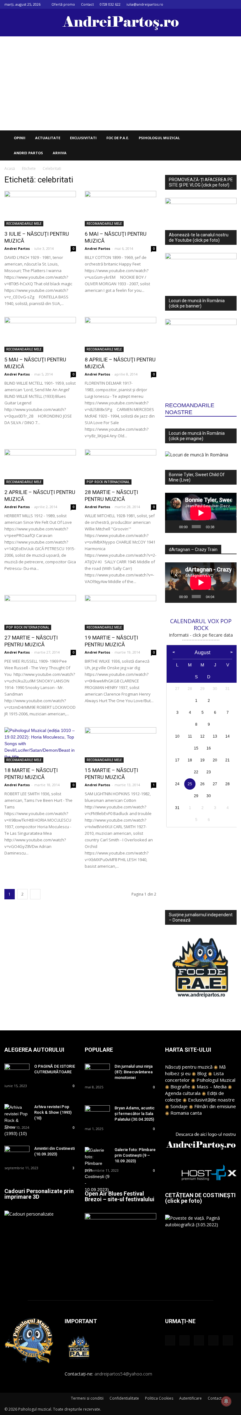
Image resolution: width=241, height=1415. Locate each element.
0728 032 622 (110, 4)
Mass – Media (212, 1086)
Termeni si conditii (87, 1398)
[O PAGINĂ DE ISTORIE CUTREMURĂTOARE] (16, 1072)
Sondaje (179, 1106)
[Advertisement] (120, 83)
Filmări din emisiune (215, 1106)
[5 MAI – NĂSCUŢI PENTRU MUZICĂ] (40, 334)
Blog (202, 1073)
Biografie (180, 1086)
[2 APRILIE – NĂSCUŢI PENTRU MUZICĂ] (40, 467)
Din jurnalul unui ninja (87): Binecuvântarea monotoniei (134, 1072)
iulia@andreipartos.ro (144, 4)
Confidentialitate (124, 1398)
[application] (201, 513)
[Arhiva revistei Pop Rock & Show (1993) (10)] (16, 1120)
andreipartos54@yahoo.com (123, 1374)
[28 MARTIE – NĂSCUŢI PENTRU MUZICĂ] (120, 467)
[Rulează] (173, 526)
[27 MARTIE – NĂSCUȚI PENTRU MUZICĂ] (40, 612)
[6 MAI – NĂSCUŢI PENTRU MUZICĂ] (120, 208)
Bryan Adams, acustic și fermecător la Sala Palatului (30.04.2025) (135, 1114)
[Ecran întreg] (229, 526)
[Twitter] (221, 4)
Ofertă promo (63, 4)
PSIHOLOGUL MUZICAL (159, 137)
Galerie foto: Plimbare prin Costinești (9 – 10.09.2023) (135, 1155)
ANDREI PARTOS (28, 152)
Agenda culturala (183, 1093)
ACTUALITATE (47, 137)
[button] (229, 138)
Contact (87, 4)
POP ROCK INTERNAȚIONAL (108, 482)
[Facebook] (190, 4)
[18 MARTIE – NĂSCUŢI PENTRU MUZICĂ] (40, 745)
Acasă (9, 168)
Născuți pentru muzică (188, 1067)
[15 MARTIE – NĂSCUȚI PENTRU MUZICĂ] (120, 745)
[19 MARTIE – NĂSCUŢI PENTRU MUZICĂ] (120, 612)
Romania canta (186, 1113)
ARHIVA (60, 152)
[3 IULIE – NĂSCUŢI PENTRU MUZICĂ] (40, 208)
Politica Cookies (159, 1398)
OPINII (19, 137)
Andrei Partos (17, 248)
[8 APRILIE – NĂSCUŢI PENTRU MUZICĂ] (120, 334)
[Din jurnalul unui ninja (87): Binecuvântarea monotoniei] (97, 1072)
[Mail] (211, 4)
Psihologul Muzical (215, 1080)
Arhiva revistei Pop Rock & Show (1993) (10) (53, 1112)
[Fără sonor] (220, 526)
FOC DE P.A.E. (117, 137)
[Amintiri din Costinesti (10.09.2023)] (16, 1154)
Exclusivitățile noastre (211, 1100)
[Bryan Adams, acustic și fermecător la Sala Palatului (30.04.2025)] (97, 1114)
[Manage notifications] (226, 1401)
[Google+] (201, 4)
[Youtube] (232, 4)
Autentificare (190, 1398)
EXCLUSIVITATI (83, 137)
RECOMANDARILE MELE (23, 223)
